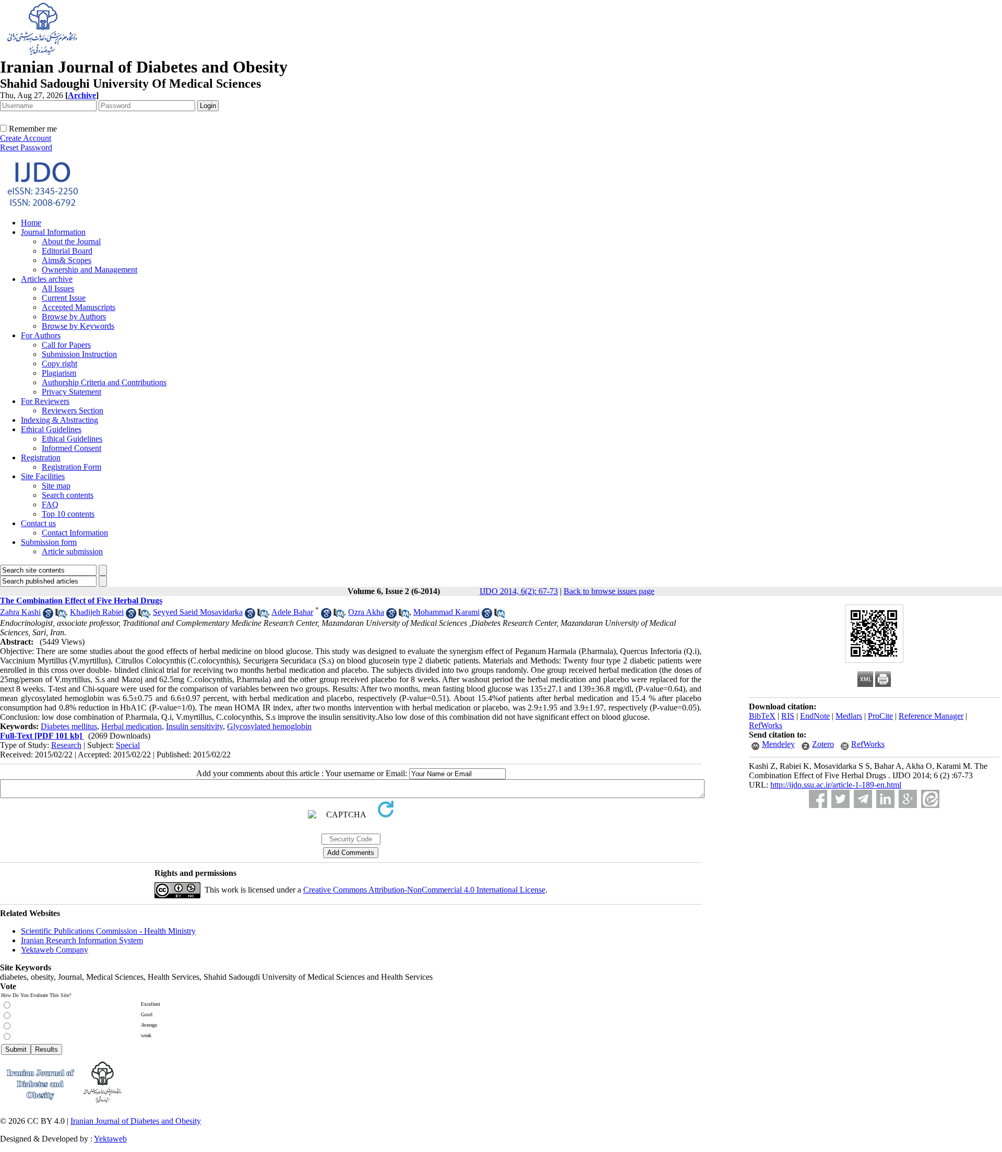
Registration (41, 457)
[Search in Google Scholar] (48, 615)
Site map (56, 485)
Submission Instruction (79, 354)
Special (128, 745)
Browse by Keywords (78, 326)
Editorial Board (67, 250)
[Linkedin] (885, 799)
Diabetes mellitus (69, 726)
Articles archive (47, 279)
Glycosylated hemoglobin (269, 726)
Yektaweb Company (54, 949)
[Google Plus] (908, 799)
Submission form (49, 542)
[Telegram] (863, 799)
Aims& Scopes (66, 260)
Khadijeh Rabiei (97, 612)
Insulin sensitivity (194, 726)
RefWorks (765, 725)
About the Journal (71, 241)
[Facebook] (818, 799)
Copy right (59, 363)
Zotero (823, 744)
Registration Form (71, 466)
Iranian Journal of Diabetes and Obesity (135, 1121)
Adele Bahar (292, 612)
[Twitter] (840, 799)
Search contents (67, 495)
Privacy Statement (71, 391)
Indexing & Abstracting (59, 419)
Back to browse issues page (609, 591)
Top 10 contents (68, 513)
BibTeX (762, 715)
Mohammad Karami (446, 612)
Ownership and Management (89, 269)
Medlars (849, 715)
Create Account (25, 138)
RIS (787, 715)
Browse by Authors (74, 316)
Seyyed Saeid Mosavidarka (198, 612)
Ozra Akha (366, 612)
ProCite (880, 715)
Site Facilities (43, 476)
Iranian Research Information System (82, 940)
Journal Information (53, 232)
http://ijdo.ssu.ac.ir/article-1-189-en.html (835, 784)
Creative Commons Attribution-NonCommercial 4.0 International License (424, 889)
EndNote (815, 715)
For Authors (41, 335)
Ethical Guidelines (51, 429)
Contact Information (75, 532)
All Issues (58, 288)
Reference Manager (931, 715)
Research (66, 745)
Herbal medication (131, 726)
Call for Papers (66, 344)
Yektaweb (110, 1138)
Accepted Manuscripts (78, 307)
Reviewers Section (72, 410)
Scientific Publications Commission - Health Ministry (108, 931)
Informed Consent (71, 448)
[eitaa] (930, 799)
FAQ (50, 504)
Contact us (38, 523)
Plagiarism (59, 373)
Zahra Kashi (20, 612)
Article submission (72, 551)
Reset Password (26, 147)
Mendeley (778, 744)
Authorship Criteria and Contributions (104, 382)
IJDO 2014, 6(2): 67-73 (519, 591)
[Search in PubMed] (60, 615)
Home (31, 222)
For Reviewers (45, 401)
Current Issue (64, 297)
